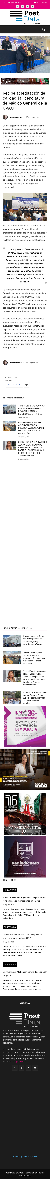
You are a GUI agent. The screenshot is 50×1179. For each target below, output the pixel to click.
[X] (27, 6)
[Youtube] (32, 6)
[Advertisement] (25, 489)
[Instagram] (22, 6)
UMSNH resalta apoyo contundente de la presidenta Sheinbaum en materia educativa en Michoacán (31, 427)
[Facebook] (17, 6)
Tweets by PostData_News (25, 1156)
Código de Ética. (19, 1061)
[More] (26, 385)
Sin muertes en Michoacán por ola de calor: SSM (25, 972)
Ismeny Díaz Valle (16, 117)
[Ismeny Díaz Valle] (5, 117)
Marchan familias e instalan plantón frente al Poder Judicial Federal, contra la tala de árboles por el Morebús (35, 697)
